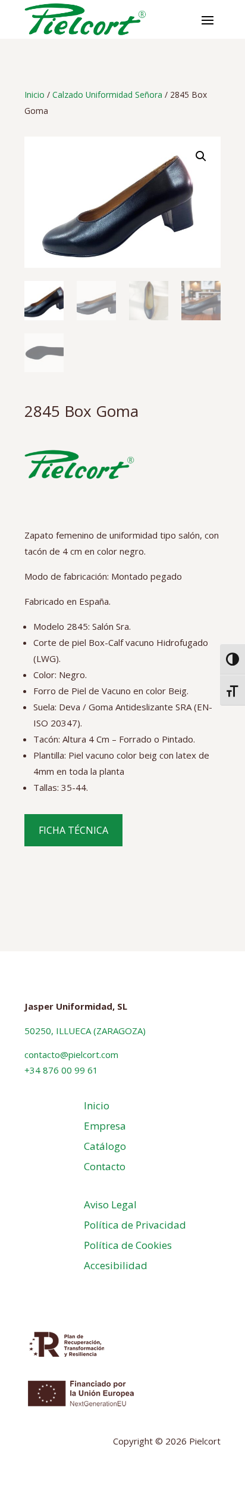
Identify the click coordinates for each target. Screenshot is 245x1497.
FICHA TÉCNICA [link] (73, 830)
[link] (85, 19)
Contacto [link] (104, 1166)
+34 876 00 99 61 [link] (61, 1070)
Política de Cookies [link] (128, 1245)
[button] (207, 19)
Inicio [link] (34, 94)
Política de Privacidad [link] (135, 1225)
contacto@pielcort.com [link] (71, 1054)
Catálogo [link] (105, 1146)
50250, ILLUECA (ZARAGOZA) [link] (85, 1031)
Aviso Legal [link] (110, 1204)
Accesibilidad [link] (115, 1265)
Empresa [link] (105, 1126)
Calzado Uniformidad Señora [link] (107, 94)
